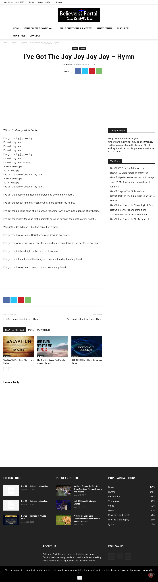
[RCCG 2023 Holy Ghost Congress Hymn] (86, 346)
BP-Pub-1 (69, 64)
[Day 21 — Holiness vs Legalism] (11, 505)
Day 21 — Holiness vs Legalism (34, 501)
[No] (154, 574)
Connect (35, 35)
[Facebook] (142, 2)
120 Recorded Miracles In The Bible (128, 214)
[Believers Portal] (79, 15)
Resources (123, 28)
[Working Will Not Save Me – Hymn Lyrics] (18, 346)
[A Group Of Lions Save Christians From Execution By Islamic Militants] (63, 520)
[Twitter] (152, 2)
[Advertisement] (79, 100)
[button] (151, 28)
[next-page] (10, 369)
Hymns (24, 42)
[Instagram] (147, 2)
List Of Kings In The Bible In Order (128, 191)
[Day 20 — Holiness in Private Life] (11, 520)
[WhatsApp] (99, 71)
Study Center (105, 28)
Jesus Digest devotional (38, 28)
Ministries (19, 35)
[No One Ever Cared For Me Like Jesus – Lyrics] (52, 346)
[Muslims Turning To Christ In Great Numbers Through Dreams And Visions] (63, 490)
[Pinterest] (92, 71)
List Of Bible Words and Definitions (128, 209)
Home (16, 28)
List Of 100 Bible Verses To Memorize (129, 172)
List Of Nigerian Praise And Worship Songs (132, 177)
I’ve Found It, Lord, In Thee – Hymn (84, 319)
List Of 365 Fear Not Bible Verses (127, 168)
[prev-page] (5, 369)
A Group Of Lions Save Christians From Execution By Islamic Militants (87, 519)
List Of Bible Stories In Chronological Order (132, 205)
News (31, 2)
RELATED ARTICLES (15, 330)
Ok (80, 577)
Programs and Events (45, 2)
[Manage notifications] (150, 575)
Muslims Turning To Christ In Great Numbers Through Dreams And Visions (88, 489)
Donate (59, 2)
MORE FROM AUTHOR (39, 330)
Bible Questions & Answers (76, 28)
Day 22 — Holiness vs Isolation (34, 486)
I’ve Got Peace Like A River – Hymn (21, 319)
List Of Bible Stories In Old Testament (129, 219)
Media (14, 42)
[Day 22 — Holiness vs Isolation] (11, 490)
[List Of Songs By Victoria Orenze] (63, 505)
